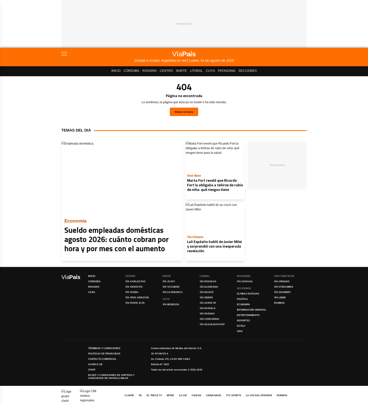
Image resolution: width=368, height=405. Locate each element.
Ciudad (196, 395)
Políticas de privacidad (104, 353)
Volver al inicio (184, 111)
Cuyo (210, 70)
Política (242, 299)
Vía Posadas (208, 281)
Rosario (149, 70)
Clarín (129, 395)
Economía (243, 304)
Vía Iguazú (207, 292)
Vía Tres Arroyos (137, 297)
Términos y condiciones (104, 348)
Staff (92, 369)
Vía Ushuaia (245, 281)
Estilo (241, 326)
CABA (91, 292)
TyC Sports (233, 395)
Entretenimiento (248, 315)
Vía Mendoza (171, 304)
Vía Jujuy (169, 281)
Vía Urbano (281, 281)
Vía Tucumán (171, 287)
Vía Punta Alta (135, 303)
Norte (181, 70)
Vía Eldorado (209, 287)
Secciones (247, 70)
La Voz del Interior (259, 395)
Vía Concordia (209, 319)
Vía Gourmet (282, 292)
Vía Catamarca (173, 292)
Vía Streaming (283, 287)
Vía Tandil (132, 292)
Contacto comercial (102, 359)
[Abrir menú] (97, 54)
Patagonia (226, 70)
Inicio (116, 70)
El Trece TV (154, 395)
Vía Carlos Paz (135, 281)
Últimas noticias (248, 293)
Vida (240, 331)
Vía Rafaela (208, 308)
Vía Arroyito (134, 287)
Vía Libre (280, 297)
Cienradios (213, 395)
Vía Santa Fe (208, 303)
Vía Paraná (207, 313)
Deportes (243, 320)
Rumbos (279, 303)
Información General (251, 309)
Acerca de (95, 364)
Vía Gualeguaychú (212, 324)
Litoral (196, 70)
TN (140, 395)
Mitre (170, 395)
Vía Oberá (206, 297)
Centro (166, 70)
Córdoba (131, 70)
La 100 (183, 395)
